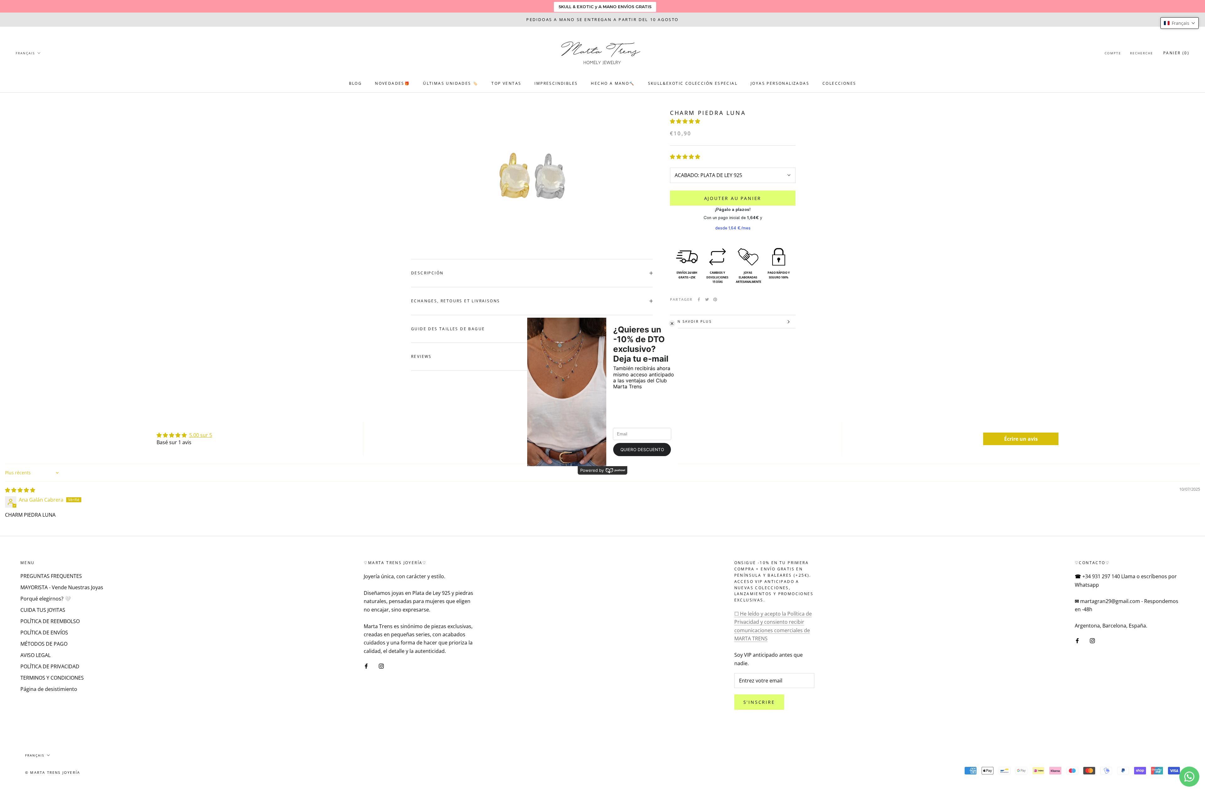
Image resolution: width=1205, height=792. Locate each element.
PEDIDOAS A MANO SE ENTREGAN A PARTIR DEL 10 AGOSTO (602, 19)
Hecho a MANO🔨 (613, 83)
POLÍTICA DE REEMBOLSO (50, 621)
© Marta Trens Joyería (52, 772)
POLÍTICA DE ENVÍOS (44, 632)
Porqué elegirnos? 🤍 (45, 598)
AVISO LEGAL (35, 655)
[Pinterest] (715, 299)
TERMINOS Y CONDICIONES (52, 677)
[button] (685, 121)
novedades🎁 (392, 83)
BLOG (355, 83)
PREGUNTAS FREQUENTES (51, 576)
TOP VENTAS (506, 83)
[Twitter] (707, 299)
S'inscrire (759, 702)
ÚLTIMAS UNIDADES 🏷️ (450, 83)
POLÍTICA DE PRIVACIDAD (49, 666)
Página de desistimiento (48, 689)
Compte (1113, 53)
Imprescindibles (556, 83)
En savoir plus (693, 321)
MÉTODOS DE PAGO (43, 643)
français (34, 755)
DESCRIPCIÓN (427, 273)
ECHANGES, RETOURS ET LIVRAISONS (455, 301)
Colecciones (839, 83)
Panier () (1176, 53)
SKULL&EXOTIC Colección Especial (692, 83)
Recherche (1141, 53)
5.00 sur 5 (200, 435)
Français (25, 53)
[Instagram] (381, 665)
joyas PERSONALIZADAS (780, 83)
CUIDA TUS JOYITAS (42, 609)
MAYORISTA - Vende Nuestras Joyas (61, 587)
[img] (20, 490)
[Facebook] (699, 299)
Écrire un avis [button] (1021, 438)
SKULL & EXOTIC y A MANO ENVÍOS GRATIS (605, 6)
